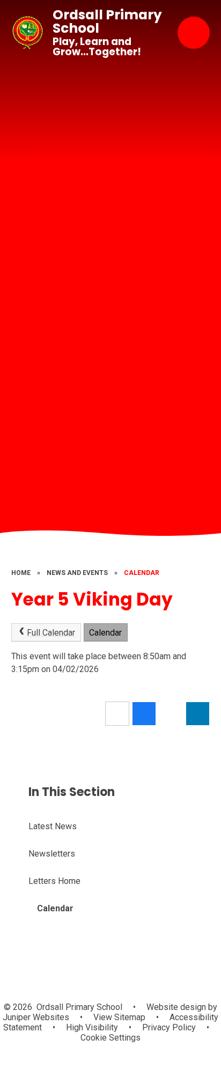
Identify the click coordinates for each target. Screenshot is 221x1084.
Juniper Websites (36, 1017)
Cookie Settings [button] (110, 1038)
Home (21, 573)
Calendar (141, 573)
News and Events (77, 573)
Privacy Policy (169, 1027)
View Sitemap (119, 1017)
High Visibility (92, 1027)
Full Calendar (51, 633)
